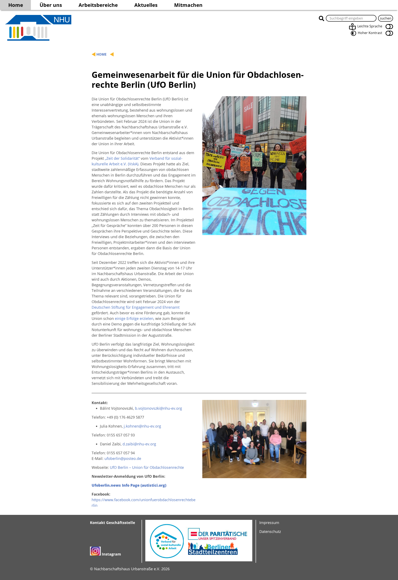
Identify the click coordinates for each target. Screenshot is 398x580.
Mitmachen (188, 4)
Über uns (51, 4)
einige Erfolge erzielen (134, 318)
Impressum (269, 522)
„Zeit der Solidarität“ (122, 158)
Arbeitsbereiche (98, 4)
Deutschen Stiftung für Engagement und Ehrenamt (136, 307)
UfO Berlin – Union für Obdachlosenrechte (147, 467)
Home (15, 4)
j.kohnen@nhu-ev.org (142, 426)
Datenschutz (270, 531)
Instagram (111, 554)
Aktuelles (146, 4)
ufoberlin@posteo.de (122, 458)
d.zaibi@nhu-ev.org (139, 443)
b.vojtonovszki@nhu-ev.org (158, 408)
